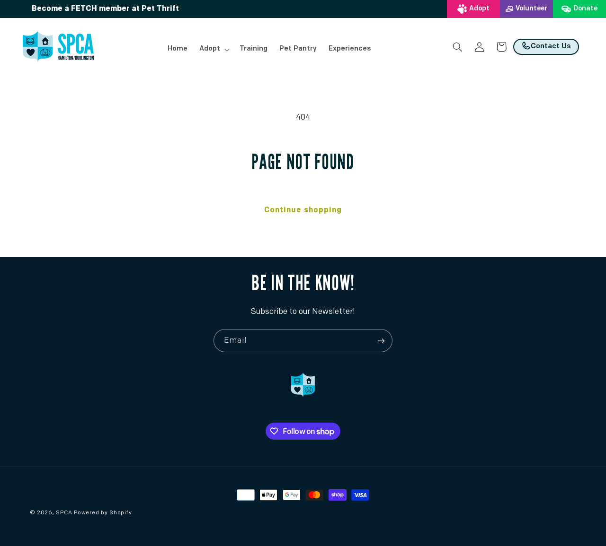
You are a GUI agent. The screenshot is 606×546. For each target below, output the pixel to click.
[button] (213, 49)
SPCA (64, 513)
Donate (585, 8)
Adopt (479, 8)
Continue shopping (303, 210)
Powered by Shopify (103, 513)
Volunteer (531, 8)
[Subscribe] (381, 340)
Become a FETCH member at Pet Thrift (105, 9)
